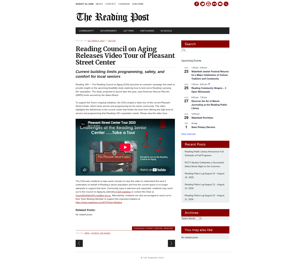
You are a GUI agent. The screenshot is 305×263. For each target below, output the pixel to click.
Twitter (202, 4)
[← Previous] (79, 243)
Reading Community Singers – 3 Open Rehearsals (208, 89)
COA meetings (123, 191)
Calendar (124, 4)
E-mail (220, 4)
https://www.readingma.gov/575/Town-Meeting (99, 202)
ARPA (87, 233)
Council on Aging (100, 233)
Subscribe (137, 4)
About (99, 4)
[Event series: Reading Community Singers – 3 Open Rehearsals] (209, 84)
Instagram (208, 4)
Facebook (196, 4)
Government (108, 30)
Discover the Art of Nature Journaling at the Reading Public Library (209, 104)
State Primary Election (203, 127)
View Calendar (188, 133)
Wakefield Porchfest (202, 117)
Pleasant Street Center (148, 228)
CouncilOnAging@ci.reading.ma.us (93, 195)
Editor (112, 40)
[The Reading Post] (113, 21)
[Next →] (171, 243)
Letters (128, 30)
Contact (110, 4)
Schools (166, 30)
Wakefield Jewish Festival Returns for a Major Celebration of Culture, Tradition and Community (210, 75)
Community (86, 30)
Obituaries (147, 30)
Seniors (168, 228)
